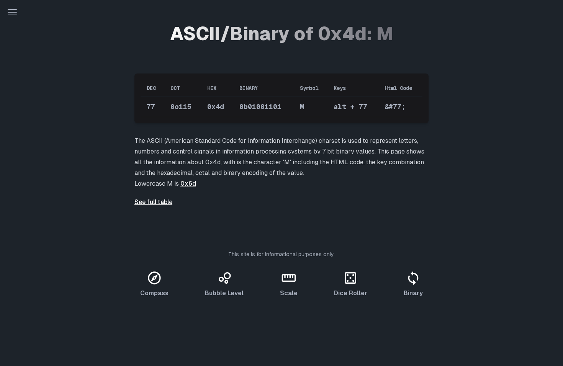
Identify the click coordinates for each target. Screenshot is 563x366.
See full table (153, 202)
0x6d (188, 184)
